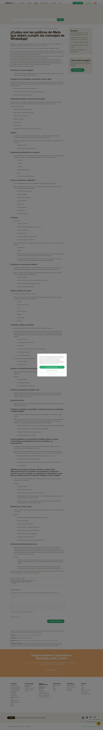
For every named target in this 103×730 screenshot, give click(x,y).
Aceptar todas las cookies (52, 367)
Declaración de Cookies (53, 363)
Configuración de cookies (52, 370)
